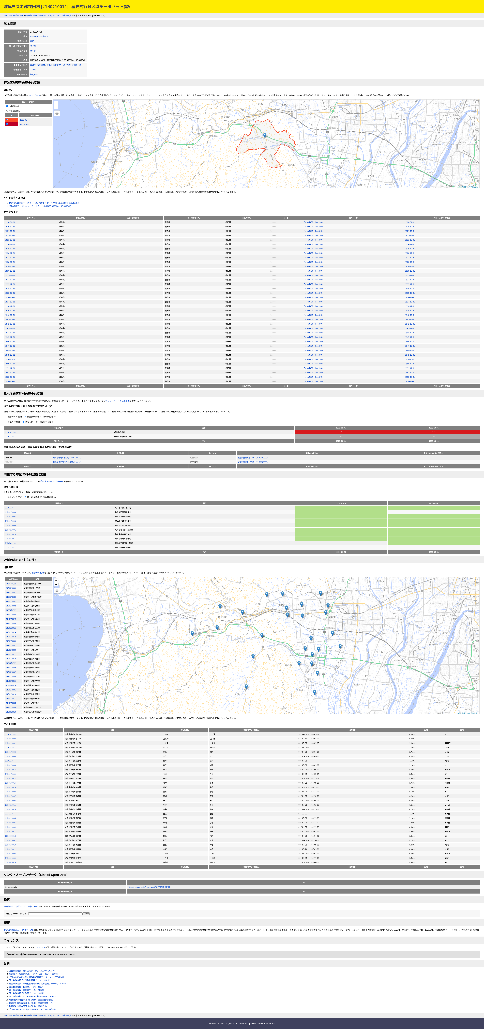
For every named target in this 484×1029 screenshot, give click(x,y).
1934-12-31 (10, 288)
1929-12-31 (10, 266)
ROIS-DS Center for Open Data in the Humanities (252, 1023)
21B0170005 (10, 516)
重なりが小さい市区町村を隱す (39, 421)
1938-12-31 (10, 306)
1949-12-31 (10, 354)
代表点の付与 (38, 572)
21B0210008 (10, 738)
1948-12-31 (10, 350)
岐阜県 (33, 50)
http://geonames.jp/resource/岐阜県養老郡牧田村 (149, 887)
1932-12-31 (10, 279)
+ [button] (56, 103)
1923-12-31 (10, 239)
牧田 (32, 41)
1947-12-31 (10, 345)
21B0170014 (10, 782)
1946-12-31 (10, 341)
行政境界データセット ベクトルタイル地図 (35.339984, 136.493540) (40, 206)
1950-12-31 (10, 363)
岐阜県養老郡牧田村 (39, 36)
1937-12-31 (10, 301)
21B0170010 (10, 844)
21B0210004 (10, 827)
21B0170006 (10, 800)
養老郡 (33, 45)
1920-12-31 (10, 226)
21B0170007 (10, 796)
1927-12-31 (10, 257)
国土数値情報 (13, 106)
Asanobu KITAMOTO (218, 1023)
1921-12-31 (10, 231)
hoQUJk (34, 74)
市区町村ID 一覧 (64, 15)
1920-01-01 (10, 222)
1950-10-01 (10, 359)
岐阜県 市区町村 (37, 64)
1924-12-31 (10, 244)
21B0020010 (10, 862)
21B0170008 (10, 521)
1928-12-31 (10, 262)
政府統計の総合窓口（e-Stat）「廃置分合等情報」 (31, 999)
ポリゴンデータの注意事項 (117, 400)
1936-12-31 (10, 297)
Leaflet (459, 187)
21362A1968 (10, 436)
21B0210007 (10, 822)
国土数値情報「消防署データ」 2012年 (26, 993)
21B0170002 (10, 853)
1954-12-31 (10, 381)
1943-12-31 (10, 328)
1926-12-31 (10, 253)
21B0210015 (10, 538)
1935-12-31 (10, 292)
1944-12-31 (10, 332)
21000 (33, 69)
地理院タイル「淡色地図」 (470, 187)
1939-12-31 (10, 310)
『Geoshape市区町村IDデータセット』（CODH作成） (33, 1009)
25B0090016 (10, 836)
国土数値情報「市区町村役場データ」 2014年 (29, 980)
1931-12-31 (10, 275)
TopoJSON (309, 222)
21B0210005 (10, 818)
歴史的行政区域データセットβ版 (40, 15)
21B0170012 (10, 849)
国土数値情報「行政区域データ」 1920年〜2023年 (32, 970)
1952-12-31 (10, 372)
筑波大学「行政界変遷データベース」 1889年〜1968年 (34, 973)
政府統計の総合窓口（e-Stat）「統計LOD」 (28, 1006)
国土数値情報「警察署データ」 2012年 (26, 989)
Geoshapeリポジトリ (13, 15)
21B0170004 (10, 765)
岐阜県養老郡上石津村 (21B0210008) (253, 457)
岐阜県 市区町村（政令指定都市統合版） (65, 64)
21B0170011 (10, 831)
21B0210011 (10, 804)
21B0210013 (10, 534)
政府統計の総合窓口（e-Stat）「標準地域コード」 (31, 1002)
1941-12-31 (10, 319)
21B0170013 (10, 769)
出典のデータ (34, 95)
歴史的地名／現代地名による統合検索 (21, 906)
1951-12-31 (10, 368)
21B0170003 (10, 512)
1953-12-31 (10, 377)
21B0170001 (10, 840)
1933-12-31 (10, 284)
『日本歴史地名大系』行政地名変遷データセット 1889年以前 (36, 977)
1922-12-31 (10, 235)
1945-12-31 (10, 337)
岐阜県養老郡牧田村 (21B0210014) (67, 457)
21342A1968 (10, 734)
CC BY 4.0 (40, 947)
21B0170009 (10, 525)
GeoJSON (319, 222)
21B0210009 (10, 858)
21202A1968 (10, 432)
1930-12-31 (10, 270)
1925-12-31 (10, 248)
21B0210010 (10, 809)
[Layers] (57, 113)
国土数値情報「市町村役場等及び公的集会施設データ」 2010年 (37, 983)
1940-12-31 (10, 315)
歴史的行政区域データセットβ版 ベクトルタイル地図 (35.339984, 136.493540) (44, 202)
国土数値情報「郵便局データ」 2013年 (26, 986)
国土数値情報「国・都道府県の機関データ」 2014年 (32, 996)
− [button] (56, 107)
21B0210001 (10, 529)
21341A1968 (10, 547)
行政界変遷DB (14, 110)
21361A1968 (10, 507)
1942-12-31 (10, 323)
